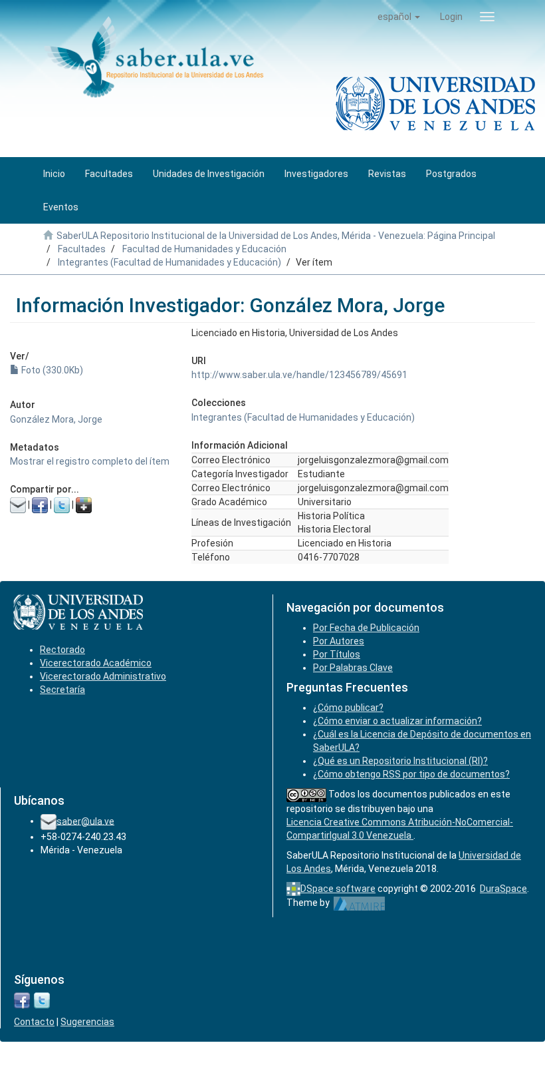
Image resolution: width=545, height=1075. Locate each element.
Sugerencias (87, 1021)
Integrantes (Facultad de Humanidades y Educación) (169, 262)
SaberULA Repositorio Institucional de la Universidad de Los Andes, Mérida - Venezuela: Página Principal (275, 235)
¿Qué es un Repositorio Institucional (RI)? (400, 760)
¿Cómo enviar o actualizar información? (397, 721)
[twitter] (42, 999)
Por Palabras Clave (353, 667)
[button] (399, 16)
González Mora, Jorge (56, 419)
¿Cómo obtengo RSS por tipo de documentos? (411, 774)
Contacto (34, 1021)
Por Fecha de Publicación (366, 627)
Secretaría (62, 689)
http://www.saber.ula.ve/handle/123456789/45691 (299, 374)
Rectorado (62, 649)
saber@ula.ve (85, 820)
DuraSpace (503, 888)
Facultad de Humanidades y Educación (204, 249)
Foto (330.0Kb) (51, 370)
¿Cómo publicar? (348, 707)
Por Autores (338, 641)
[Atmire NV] (359, 902)
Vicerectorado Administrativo (103, 676)
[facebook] (22, 999)
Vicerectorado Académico (96, 663)
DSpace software (338, 888)
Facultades (82, 249)
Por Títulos (336, 654)
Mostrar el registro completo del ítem (89, 461)
